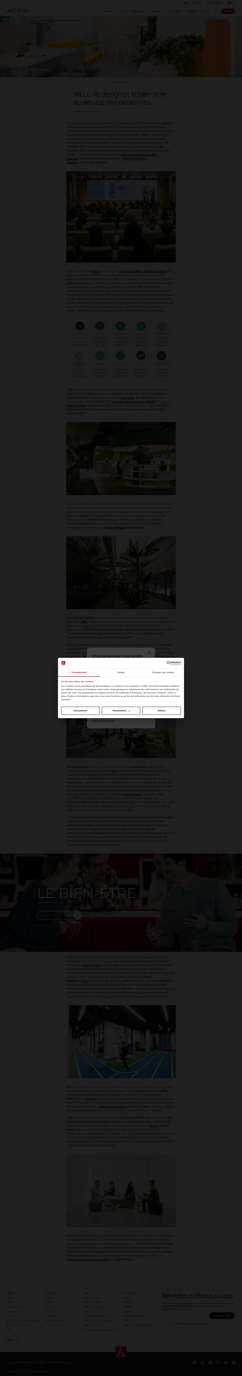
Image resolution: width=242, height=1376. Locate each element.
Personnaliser (119, 710)
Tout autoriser (80, 710)
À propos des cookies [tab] (163, 672)
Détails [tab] (121, 672)
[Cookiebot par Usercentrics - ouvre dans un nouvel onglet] (168, 663)
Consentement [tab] (79, 672)
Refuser (162, 710)
